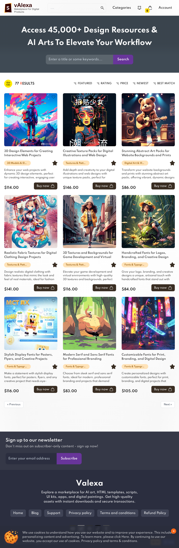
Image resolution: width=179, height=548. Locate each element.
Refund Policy (155, 513)
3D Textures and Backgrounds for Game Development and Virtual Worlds (88, 255)
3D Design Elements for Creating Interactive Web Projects (28, 153)
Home (18, 513)
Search (123, 59)
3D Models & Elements (19, 163)
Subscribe (69, 458)
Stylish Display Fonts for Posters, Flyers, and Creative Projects (28, 356)
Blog (35, 513)
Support (53, 513)
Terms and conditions (117, 513)
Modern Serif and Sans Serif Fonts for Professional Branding (88, 356)
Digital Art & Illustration (136, 163)
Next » (168, 404)
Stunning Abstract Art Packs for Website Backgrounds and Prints (146, 153)
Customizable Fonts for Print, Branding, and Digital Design (144, 356)
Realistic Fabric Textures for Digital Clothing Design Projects (30, 255)
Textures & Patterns (77, 163)
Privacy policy (80, 513)
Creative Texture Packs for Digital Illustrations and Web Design (88, 153)
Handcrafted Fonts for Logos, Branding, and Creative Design (145, 255)
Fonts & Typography (136, 265)
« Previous (13, 404)
